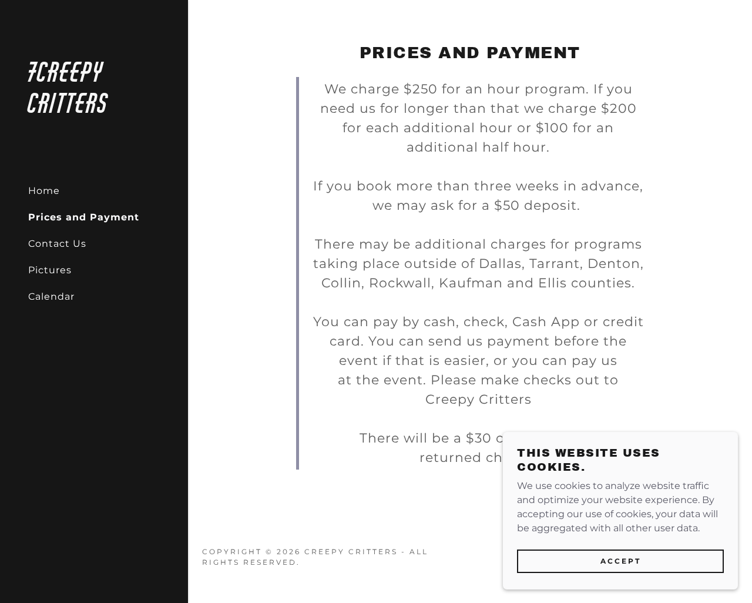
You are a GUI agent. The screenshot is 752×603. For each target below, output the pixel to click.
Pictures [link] (50, 270)
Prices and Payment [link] (83, 217)
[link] (94, 109)
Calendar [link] (51, 296)
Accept (620, 561)
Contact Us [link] (57, 243)
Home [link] (44, 190)
